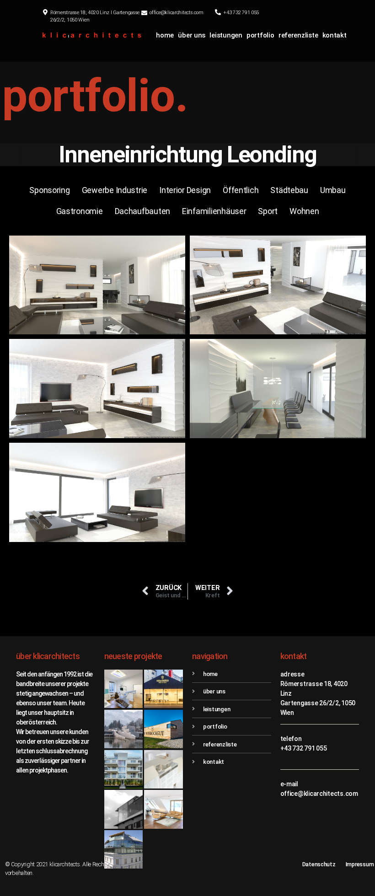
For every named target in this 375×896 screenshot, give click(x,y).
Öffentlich (240, 190)
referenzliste (298, 35)
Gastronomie (79, 211)
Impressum (360, 864)
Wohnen (304, 211)
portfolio (260, 35)
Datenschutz (319, 864)
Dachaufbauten (143, 211)
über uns (191, 35)
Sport (268, 211)
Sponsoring (49, 190)
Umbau (333, 190)
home (165, 35)
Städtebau (289, 190)
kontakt (334, 35)
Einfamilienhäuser (214, 211)
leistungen (225, 35)
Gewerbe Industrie (114, 190)
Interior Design (185, 190)
